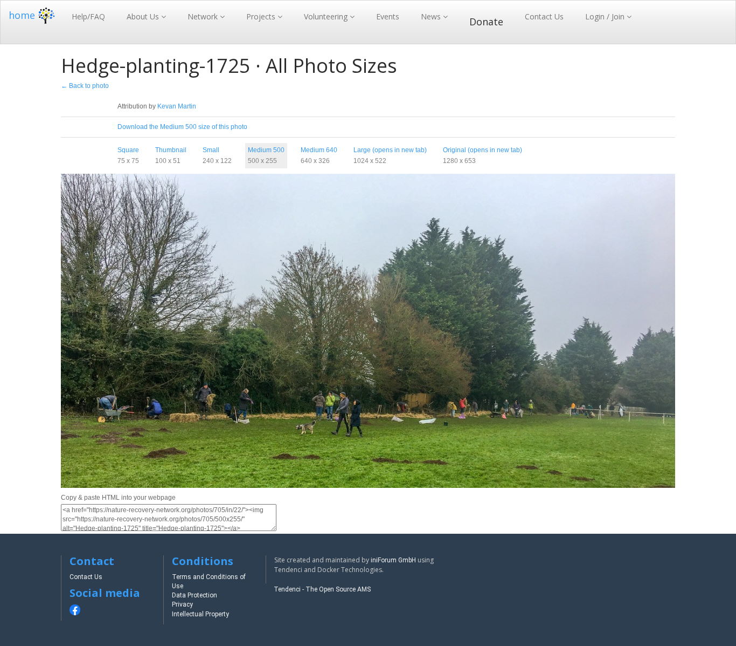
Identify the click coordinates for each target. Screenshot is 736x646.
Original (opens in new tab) (482, 150)
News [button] (432, 16)
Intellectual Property (200, 614)
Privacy (182, 604)
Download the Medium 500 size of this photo (182, 127)
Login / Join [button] (606, 16)
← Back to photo (85, 86)
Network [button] (204, 16)
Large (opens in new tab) (390, 150)
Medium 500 (266, 150)
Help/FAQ (88, 16)
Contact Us (544, 16)
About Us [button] (144, 16)
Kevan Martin (176, 106)
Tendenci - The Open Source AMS (322, 589)
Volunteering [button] (327, 16)
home (22, 15)
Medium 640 (319, 150)
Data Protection (194, 595)
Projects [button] (261, 16)
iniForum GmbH (393, 560)
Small (211, 150)
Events (387, 16)
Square (128, 150)
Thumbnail (170, 150)
